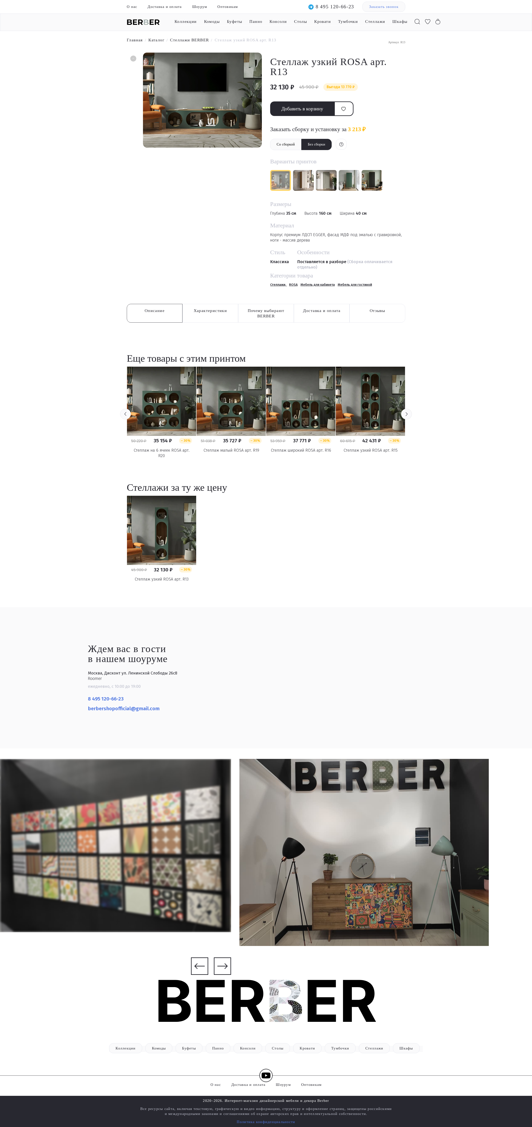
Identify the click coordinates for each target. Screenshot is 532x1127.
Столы (300, 21)
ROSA (293, 285)
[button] (132, 59)
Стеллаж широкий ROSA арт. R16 (301, 450)
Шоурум (199, 7)
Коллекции (186, 21)
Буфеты (234, 21)
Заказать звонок (384, 7)
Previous (125, 414)
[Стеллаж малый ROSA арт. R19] (231, 401)
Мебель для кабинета (317, 285)
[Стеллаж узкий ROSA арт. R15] (370, 401)
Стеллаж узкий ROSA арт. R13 (161, 579)
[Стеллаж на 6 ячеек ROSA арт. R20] (161, 401)
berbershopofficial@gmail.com (124, 708)
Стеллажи (375, 21)
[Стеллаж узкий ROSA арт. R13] (161, 530)
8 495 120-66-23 (335, 6)
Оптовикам (227, 7)
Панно (255, 21)
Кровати (322, 21)
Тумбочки (348, 21)
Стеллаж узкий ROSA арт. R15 (371, 450)
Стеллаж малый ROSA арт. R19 (231, 450)
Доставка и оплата (165, 7)
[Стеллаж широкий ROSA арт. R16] (300, 401)
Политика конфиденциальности (266, 1122)
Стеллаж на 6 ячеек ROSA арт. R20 (162, 453)
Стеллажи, (278, 285)
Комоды (212, 21)
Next (406, 414)
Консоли (278, 21)
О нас (132, 7)
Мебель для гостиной (355, 285)
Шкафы (399, 21)
